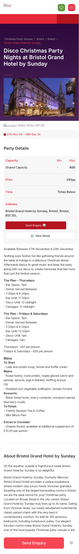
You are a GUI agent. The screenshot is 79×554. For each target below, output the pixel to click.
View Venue (42, 235)
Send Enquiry (33, 225)
